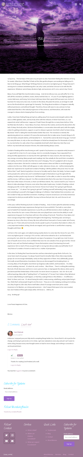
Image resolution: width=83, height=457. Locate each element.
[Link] (13, 4)
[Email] (12, 441)
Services (58, 454)
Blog (49, 433)
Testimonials (52, 430)
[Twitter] (6, 435)
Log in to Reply (13, 350)
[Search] (80, 4)
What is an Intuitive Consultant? (31, 436)
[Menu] (76, 4)
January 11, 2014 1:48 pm (17, 358)
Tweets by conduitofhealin (13, 412)
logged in (19, 371)
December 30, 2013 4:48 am (15, 335)
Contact (50, 437)
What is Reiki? (32, 430)
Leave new (26, 325)
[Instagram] (12, 435)
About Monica (52, 440)
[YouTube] (6, 441)
